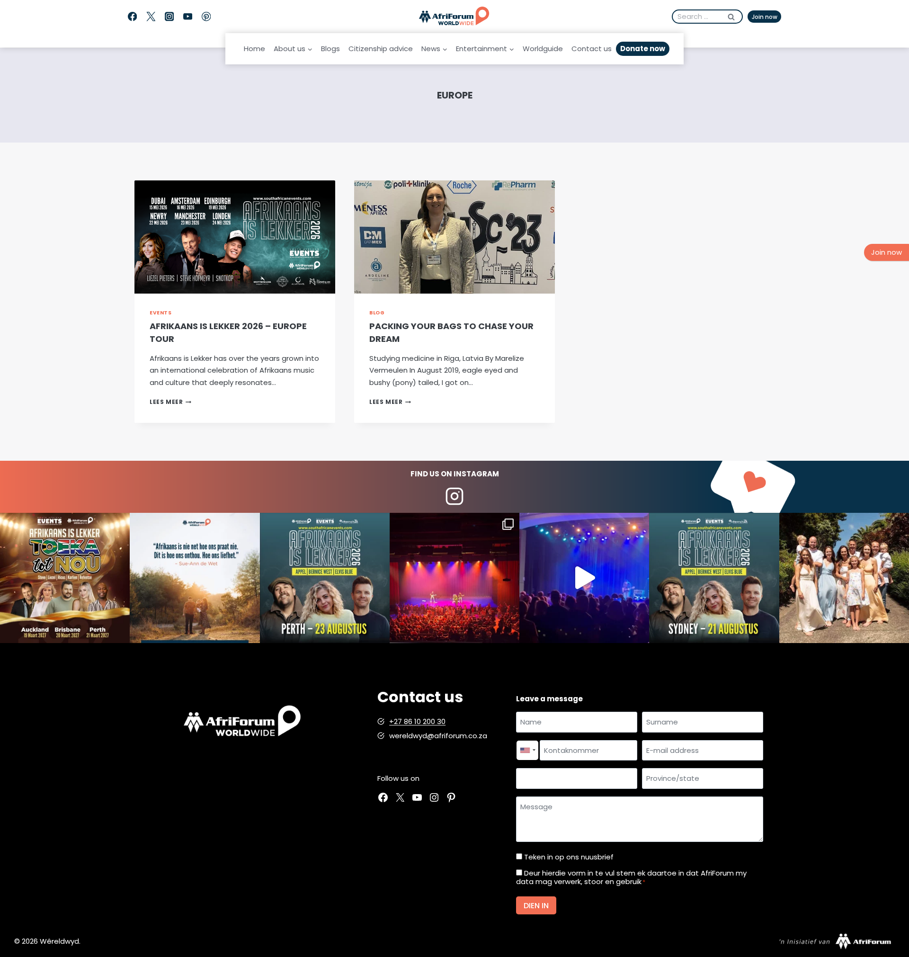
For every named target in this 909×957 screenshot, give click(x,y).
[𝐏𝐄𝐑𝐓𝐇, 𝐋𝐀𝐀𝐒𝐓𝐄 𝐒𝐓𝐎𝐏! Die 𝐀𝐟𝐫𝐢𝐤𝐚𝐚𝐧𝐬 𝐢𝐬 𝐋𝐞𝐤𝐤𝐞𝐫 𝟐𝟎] (325, 578)
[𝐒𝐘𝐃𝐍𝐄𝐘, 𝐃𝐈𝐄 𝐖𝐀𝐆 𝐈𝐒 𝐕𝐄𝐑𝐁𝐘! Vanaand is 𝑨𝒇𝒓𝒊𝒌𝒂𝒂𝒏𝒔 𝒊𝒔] (714, 578)
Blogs (330, 49)
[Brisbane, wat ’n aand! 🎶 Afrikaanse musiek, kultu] (454, 578)
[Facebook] (132, 17)
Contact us (591, 49)
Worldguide (543, 49)
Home (254, 49)
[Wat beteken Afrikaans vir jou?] (194, 578)
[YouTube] (187, 17)
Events (160, 312)
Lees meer (170, 402)
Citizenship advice (380, 49)
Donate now (642, 49)
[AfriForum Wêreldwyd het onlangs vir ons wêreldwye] (844, 578)
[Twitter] (151, 17)
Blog (376, 312)
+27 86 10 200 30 (417, 721)
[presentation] (234, 237)
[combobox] (527, 750)
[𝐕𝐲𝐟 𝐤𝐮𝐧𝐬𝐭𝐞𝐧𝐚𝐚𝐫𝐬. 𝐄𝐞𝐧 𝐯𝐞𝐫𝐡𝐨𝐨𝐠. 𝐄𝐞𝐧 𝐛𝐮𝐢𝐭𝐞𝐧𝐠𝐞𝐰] (65, 578)
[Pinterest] (206, 17)
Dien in (536, 905)
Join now (764, 17)
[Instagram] (169, 17)
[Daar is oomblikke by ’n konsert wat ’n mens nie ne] (584, 578)
